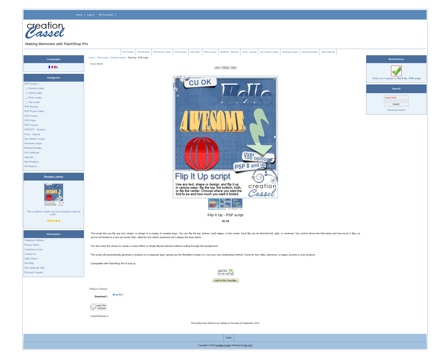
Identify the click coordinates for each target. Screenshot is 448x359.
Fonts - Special (249, 52)
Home (79, 14)
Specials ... (30, 157)
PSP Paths (195, 52)
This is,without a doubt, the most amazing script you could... (53, 213)
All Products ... (32, 166)
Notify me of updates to (396, 78)
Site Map (29, 263)
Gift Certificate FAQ (34, 268)
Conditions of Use (33, 249)
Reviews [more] (53, 176)
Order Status (30, 258)
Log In (90, 14)
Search (396, 88)
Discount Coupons (33, 272)
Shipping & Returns (34, 240)
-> (31, 83)
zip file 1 (119, 294)
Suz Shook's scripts (269, 52)
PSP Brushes (143, 52)
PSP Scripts (102, 57)
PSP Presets (181, 52)
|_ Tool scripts (32, 102)
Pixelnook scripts (290, 52)
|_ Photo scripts (33, 97)
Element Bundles (310, 52)
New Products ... (32, 161)
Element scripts (118, 57)
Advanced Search (396, 110)
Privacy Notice (31, 244)
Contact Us (30, 254)
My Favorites (106, 14)
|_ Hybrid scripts (33, 93)
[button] (275, 79)
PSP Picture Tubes (162, 52)
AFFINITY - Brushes (229, 52)
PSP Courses (210, 52)
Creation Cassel (223, 345)
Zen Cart (248, 345)
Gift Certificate (328, 52)
